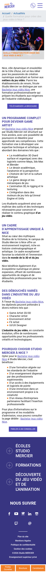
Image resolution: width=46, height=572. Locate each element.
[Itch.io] (36, 513)
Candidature (38, 568)
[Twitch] (16, 523)
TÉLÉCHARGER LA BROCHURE (23, 106)
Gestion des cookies (23, 549)
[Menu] (39, 6)
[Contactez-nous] (30, 523)
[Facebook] (9, 513)
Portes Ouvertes (8, 568)
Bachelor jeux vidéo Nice (16, 89)
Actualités (19, 13)
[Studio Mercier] (9, 5)
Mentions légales (23, 540)
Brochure (23, 568)
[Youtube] (16, 513)
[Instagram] (23, 513)
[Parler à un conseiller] (33, 6)
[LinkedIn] (30, 513)
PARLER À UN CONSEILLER (23, 429)
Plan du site (23, 536)
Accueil (6, 13)
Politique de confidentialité (23, 545)
